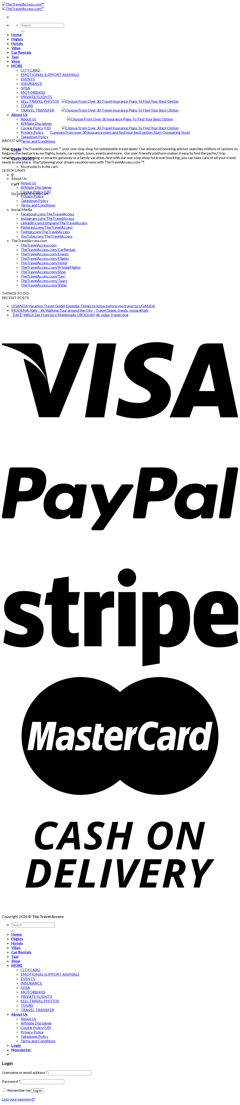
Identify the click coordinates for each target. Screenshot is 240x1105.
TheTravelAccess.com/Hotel (44, 263)
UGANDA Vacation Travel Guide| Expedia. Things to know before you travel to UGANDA (83, 306)
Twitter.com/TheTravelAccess (45, 231)
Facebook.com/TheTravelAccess (47, 214)
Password (11, 1081)
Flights (17, 938)
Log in (37, 1090)
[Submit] (13, 931)
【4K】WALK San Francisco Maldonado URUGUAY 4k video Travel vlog (69, 314)
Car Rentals (21, 952)
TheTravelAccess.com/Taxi (43, 276)
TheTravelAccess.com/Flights (45, 258)
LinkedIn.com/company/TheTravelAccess (54, 223)
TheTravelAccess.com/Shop (43, 271)
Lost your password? (18, 1099)
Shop (15, 961)
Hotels (17, 943)
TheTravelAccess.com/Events (45, 254)
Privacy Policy (32, 132)
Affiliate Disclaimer (36, 123)
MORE (16, 965)
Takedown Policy (34, 136)
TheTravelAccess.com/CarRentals (48, 249)
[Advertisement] (120, 58)
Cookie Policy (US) (36, 128)
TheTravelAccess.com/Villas (44, 285)
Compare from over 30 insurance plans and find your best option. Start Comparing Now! (120, 132)
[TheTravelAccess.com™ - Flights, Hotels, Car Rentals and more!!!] (23, 6)
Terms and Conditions (38, 141)
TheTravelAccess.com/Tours (44, 280)
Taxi (15, 956)
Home (16, 934)
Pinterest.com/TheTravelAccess (47, 227)
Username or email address (25, 1072)
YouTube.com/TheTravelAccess (46, 236)
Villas (16, 947)
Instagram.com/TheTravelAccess (47, 218)
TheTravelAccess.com (38, 245)
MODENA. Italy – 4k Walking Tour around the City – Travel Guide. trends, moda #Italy (80, 310)
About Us (19, 114)
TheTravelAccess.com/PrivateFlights (51, 267)
